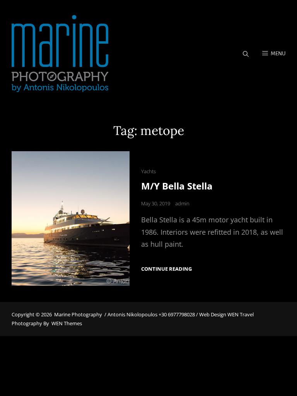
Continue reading (166, 269)
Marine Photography (78, 314)
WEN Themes (66, 323)
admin (182, 203)
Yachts (148, 171)
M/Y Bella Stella (177, 185)
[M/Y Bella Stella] (71, 218)
